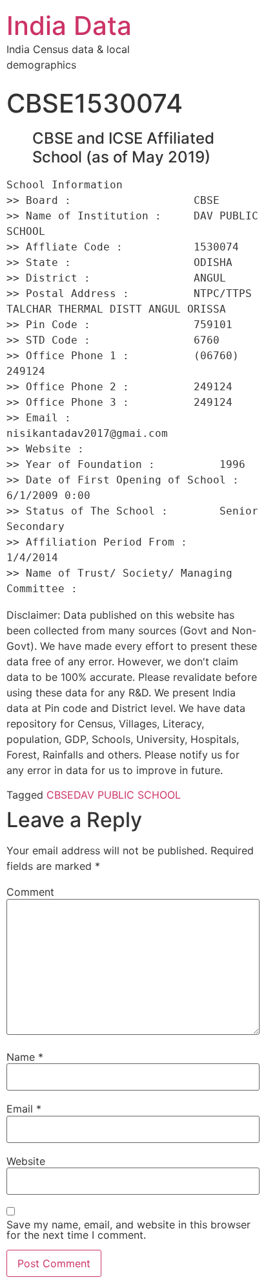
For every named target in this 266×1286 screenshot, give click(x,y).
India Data (69, 25)
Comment (30, 892)
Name (24, 1057)
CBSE (60, 794)
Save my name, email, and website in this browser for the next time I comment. (128, 1229)
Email (23, 1108)
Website (25, 1161)
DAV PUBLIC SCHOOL (127, 794)
